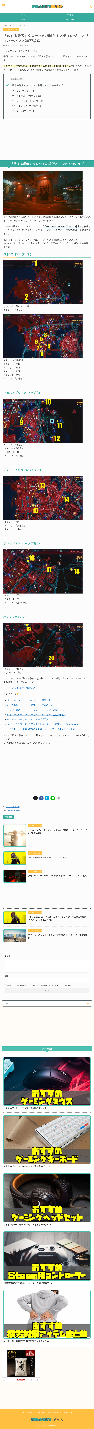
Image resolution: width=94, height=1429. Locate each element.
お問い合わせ (70, 19)
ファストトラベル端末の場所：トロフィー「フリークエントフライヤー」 (43, 729)
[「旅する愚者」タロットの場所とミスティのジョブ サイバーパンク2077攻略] (47, 798)
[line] (52, 798)
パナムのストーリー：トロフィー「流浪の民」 (30, 705)
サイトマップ (41, 1412)
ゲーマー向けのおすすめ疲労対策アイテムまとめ (26, 1341)
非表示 (19, 78)
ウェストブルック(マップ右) (26, 96)
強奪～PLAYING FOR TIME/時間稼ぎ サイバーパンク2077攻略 (57, 875)
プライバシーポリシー (65, 1412)
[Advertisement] (47, 139)
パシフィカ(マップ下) (23, 111)
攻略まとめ (70, 15)
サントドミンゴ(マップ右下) (26, 106)
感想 (23, 19)
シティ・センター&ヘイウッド (27, 101)
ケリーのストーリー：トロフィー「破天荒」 (29, 719)
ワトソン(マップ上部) (23, 91)
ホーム (23, 15)
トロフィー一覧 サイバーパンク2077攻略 (47, 857)
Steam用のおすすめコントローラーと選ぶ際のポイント (29, 1283)
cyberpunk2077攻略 (13, 810)
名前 (6, 976)
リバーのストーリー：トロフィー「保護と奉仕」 (31, 700)
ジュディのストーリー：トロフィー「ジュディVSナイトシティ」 (39, 710)
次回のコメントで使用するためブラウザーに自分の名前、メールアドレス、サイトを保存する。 (41, 985)
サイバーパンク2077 (12, 807)
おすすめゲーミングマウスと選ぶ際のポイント (25, 1108)
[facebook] (41, 798)
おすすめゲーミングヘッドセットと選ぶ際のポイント (28, 1224)
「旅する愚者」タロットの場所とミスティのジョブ (36, 85)
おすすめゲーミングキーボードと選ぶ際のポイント (27, 1166)
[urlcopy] (58, 798)
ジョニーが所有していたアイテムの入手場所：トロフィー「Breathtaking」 (44, 724)
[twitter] (35, 798)
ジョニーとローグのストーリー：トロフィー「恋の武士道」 (36, 714)
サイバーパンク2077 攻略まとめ (19, 688)
